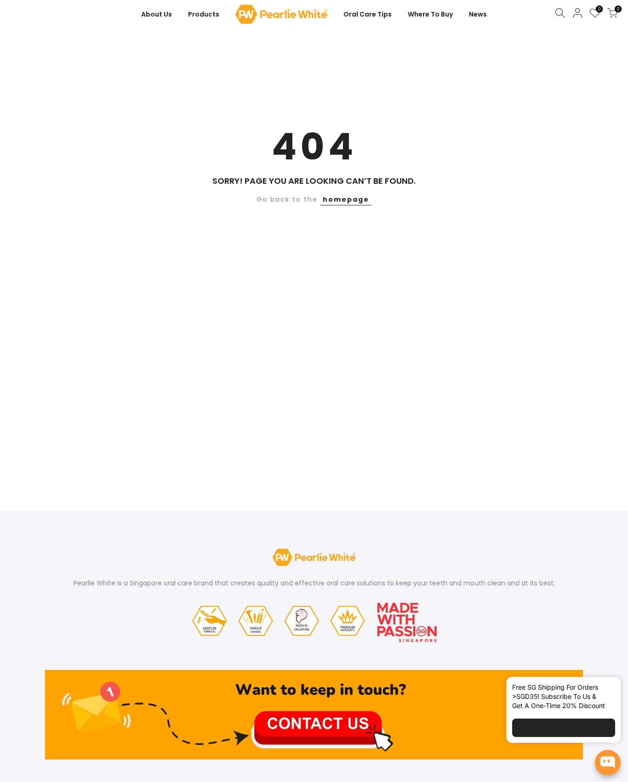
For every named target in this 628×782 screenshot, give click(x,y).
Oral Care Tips (367, 14)
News (478, 14)
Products (203, 14)
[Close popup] (606, 689)
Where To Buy (430, 14)
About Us (156, 14)
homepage (346, 199)
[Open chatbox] (608, 763)
